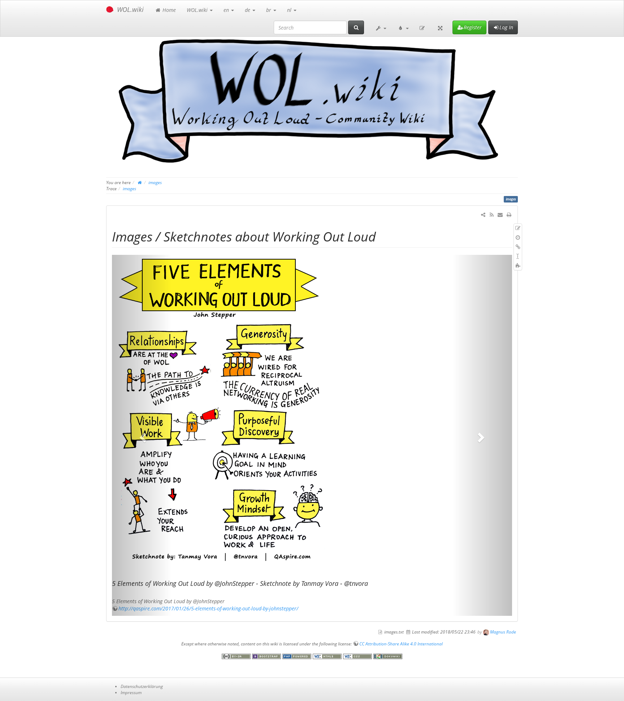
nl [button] (290, 9)
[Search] (356, 27)
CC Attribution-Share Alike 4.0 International (401, 643)
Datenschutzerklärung (142, 686)
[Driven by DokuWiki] (387, 655)
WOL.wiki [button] (198, 9)
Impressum (131, 692)
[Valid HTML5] (328, 655)
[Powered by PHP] (297, 655)
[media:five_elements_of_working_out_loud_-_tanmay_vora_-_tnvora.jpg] (312, 408)
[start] (139, 182)
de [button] (248, 9)
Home (168, 9)
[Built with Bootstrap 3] (267, 655)
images (155, 182)
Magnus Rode (503, 632)
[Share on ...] (483, 214)
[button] (380, 27)
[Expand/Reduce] (440, 27)
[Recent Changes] (491, 214)
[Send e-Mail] (500, 214)
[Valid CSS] (358, 655)
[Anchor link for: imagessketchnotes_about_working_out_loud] (382, 235)
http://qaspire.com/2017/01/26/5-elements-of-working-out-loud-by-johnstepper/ (208, 608)
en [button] (227, 9)
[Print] (509, 214)
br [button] (269, 9)
